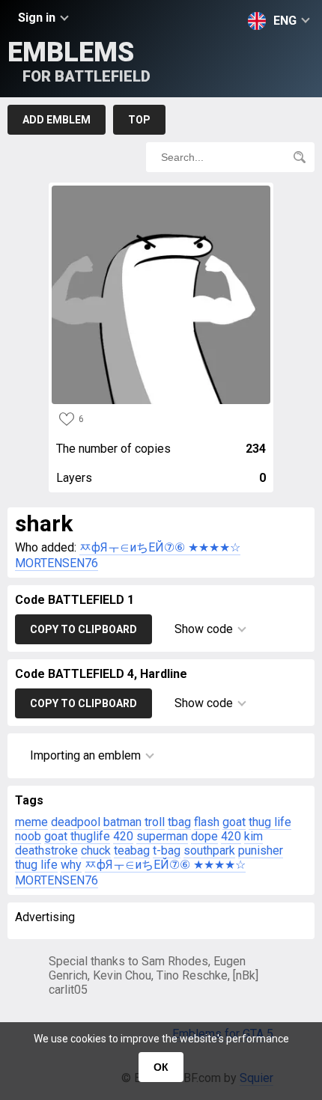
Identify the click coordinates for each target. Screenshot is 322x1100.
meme (31, 822)
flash (206, 822)
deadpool (75, 822)
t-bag (166, 850)
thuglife (90, 836)
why (71, 865)
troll (155, 822)
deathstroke (46, 850)
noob (28, 836)
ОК (161, 1067)
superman (162, 836)
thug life (270, 822)
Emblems (79, 61)
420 (123, 836)
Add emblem (56, 120)
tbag (179, 822)
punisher (260, 850)
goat (234, 822)
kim (253, 836)
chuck (96, 850)
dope (204, 836)
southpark (209, 850)
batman (122, 822)
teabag (132, 850)
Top (139, 120)
